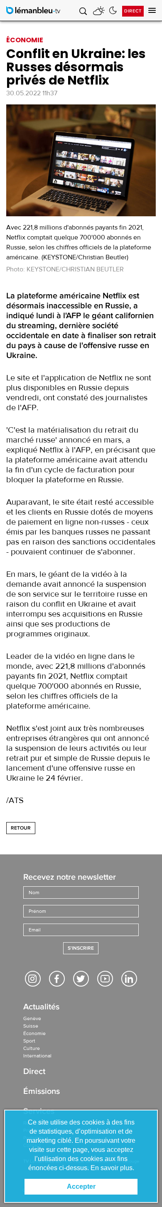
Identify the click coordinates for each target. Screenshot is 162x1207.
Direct (133, 11)
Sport (29, 1041)
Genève (32, 1018)
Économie (34, 1033)
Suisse (30, 1026)
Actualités (41, 1007)
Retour (21, 828)
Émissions (41, 1092)
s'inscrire (81, 948)
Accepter (81, 1186)
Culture (31, 1048)
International (37, 1055)
